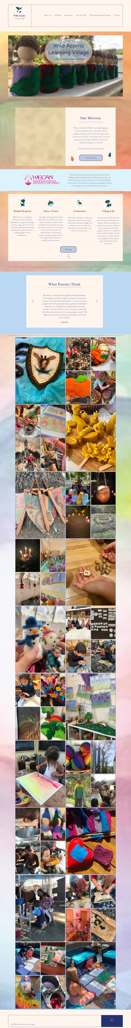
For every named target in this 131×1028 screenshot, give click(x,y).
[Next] (96, 301)
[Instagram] (112, 1019)
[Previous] (32, 301)
